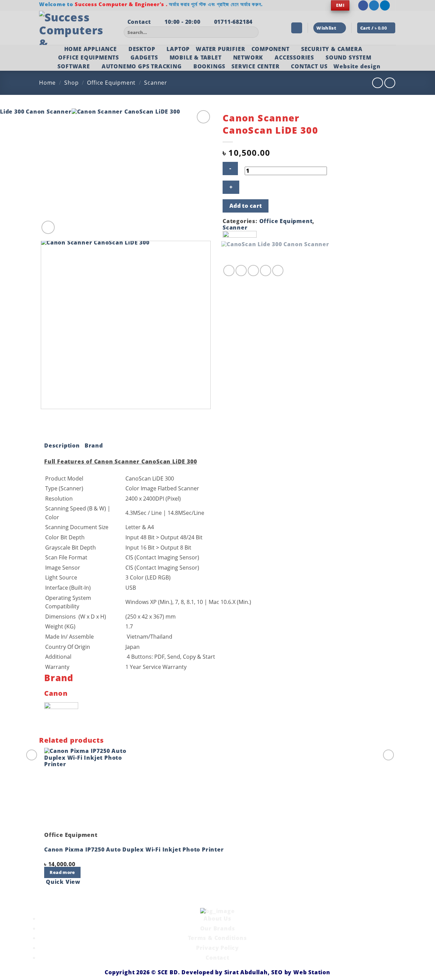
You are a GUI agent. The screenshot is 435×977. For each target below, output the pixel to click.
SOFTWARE (73, 66)
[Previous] (42, 415)
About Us (217, 918)
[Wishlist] (203, 116)
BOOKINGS (209, 66)
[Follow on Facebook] (363, 5)
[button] (296, 28)
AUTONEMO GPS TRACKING (142, 66)
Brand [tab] (94, 445)
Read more (62, 872)
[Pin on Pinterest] (265, 270)
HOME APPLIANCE (90, 49)
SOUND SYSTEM (348, 57)
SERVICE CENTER (255, 66)
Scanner (155, 82)
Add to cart (245, 205)
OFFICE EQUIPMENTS (88, 57)
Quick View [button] (63, 882)
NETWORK (248, 57)
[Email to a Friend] (253, 270)
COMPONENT (270, 49)
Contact (217, 957)
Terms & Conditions (217, 938)
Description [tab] (62, 445)
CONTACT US (309, 66)
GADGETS (144, 57)
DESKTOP (141, 49)
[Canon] (240, 247)
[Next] (64, 223)
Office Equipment (111, 82)
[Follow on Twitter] (374, 5)
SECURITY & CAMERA (332, 49)
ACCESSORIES (294, 57)
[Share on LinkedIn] (277, 270)
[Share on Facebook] (228, 270)
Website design (356, 66)
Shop (71, 82)
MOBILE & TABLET (196, 57)
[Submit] (252, 32)
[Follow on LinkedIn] (385, 5)
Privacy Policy (217, 947)
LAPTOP (178, 49)
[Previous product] (389, 83)
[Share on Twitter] (241, 270)
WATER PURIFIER (220, 49)
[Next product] (377, 83)
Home (47, 82)
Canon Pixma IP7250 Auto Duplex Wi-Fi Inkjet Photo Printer (134, 849)
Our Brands (217, 928)
